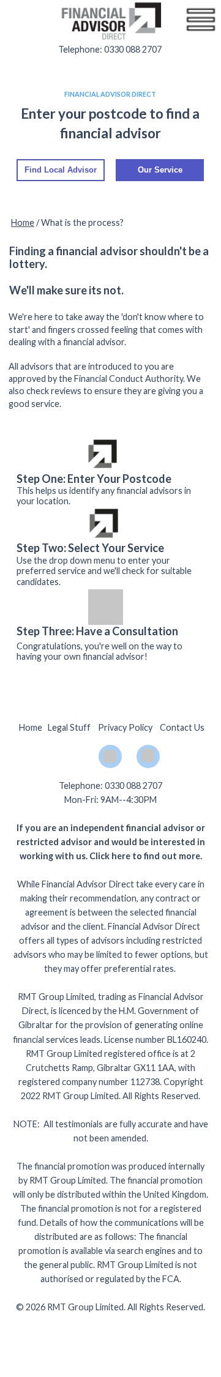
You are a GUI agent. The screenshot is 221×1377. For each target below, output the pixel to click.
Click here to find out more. (145, 856)
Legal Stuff (69, 727)
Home (22, 222)
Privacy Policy (125, 727)
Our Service (160, 170)
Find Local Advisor (60, 170)
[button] (201, 19)
